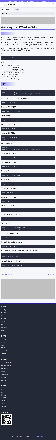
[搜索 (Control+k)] (53, 4)
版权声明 (3, 403)
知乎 (2, 342)
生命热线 (3, 406)
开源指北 (3, 316)
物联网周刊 (4, 327)
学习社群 (3, 395)
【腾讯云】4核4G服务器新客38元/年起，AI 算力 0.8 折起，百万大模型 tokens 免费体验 (28, 1)
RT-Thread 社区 (5, 363)
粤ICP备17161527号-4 (39, 436)
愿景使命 (3, 392)
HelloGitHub (4, 371)
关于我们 (3, 389)
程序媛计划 (4, 368)
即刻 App (3, 351)
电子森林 (3, 377)
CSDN (2, 339)
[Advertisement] (28, 20)
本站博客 (3, 310)
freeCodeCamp (5, 365)
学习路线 (3, 313)
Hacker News (4, 374)
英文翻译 (3, 318)
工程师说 (3, 321)
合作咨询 (3, 398)
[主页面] (2, 9)
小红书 (3, 345)
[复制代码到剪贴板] (53, 57)
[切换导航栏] (2, 5)
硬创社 (3, 380)
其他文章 (3, 324)
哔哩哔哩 (3, 348)
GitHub (3, 353)
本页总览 (4, 13)
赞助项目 (3, 401)
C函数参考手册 (5, 330)
